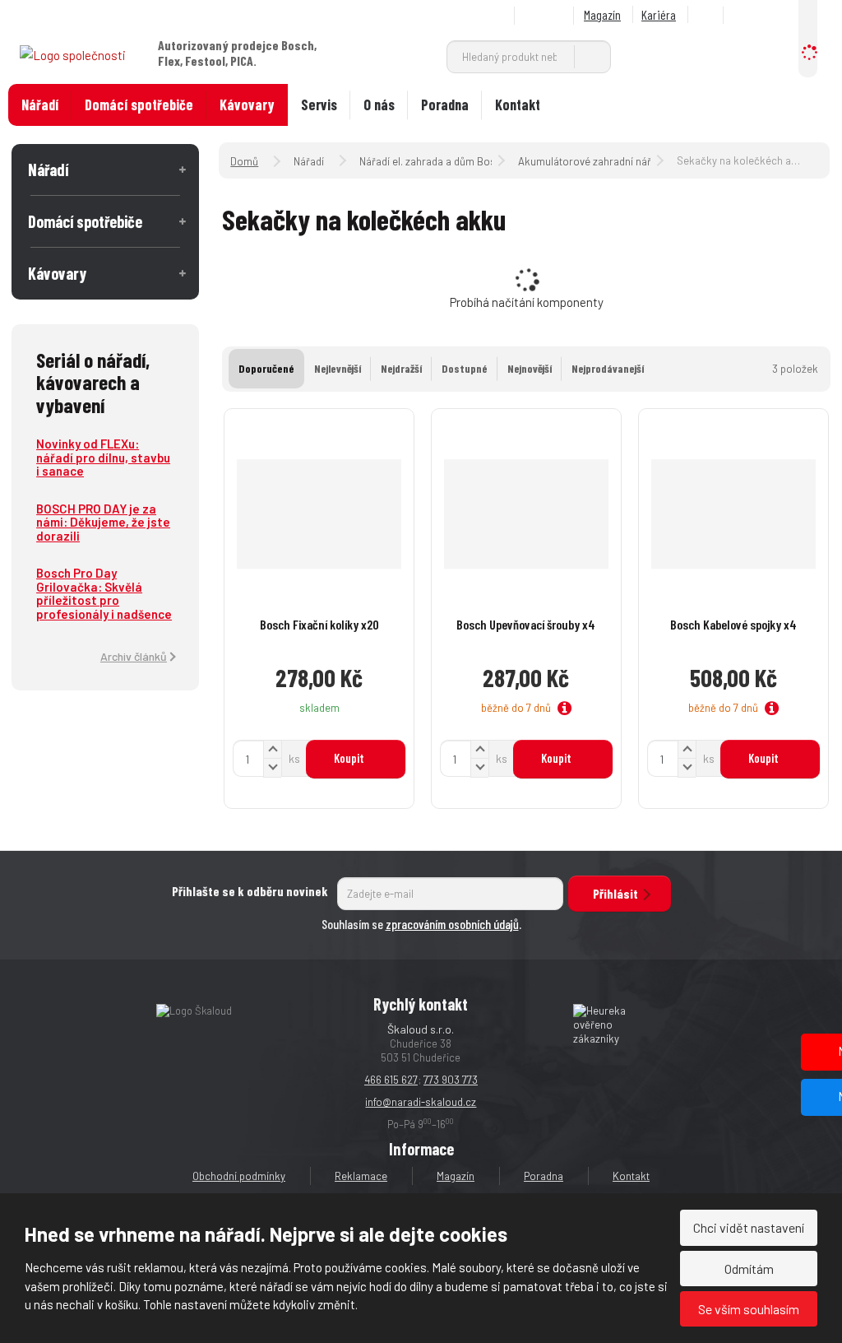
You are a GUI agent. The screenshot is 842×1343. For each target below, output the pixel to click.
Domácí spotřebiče (139, 104)
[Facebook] (708, 15)
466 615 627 (391, 1079)
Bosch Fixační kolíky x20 (319, 624)
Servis (319, 104)
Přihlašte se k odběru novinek (250, 891)
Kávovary (247, 104)
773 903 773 (450, 1079)
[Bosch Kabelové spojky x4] (733, 514)
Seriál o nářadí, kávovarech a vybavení (93, 382)
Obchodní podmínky (238, 1176)
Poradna (445, 104)
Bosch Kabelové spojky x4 (733, 624)
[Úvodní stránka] (73, 53)
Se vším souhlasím (748, 1309)
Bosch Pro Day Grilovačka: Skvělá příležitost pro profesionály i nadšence (104, 593)
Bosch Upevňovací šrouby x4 (525, 624)
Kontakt (517, 104)
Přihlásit (615, 893)
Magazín (602, 14)
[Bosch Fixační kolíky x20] (319, 514)
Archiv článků (133, 656)
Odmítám (749, 1268)
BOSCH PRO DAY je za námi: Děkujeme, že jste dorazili (103, 522)
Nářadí (39, 104)
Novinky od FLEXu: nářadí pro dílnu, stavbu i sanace (103, 457)
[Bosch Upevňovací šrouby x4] (526, 514)
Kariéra (658, 14)
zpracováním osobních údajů (452, 924)
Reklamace (361, 1176)
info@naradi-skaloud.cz (420, 1101)
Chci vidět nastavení (748, 1227)
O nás (379, 104)
